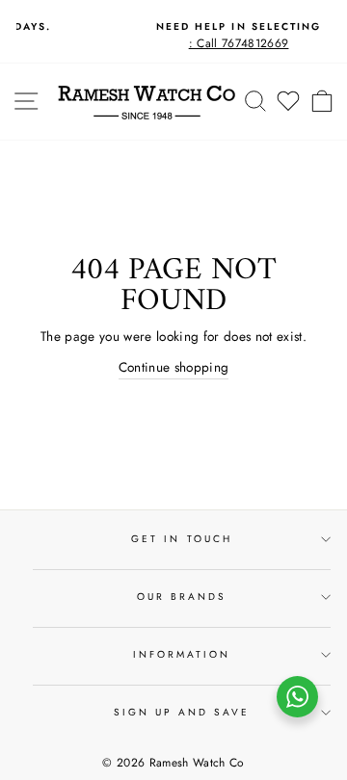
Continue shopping (174, 367)
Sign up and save (182, 712)
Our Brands (182, 596)
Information (182, 654)
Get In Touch (181, 539)
